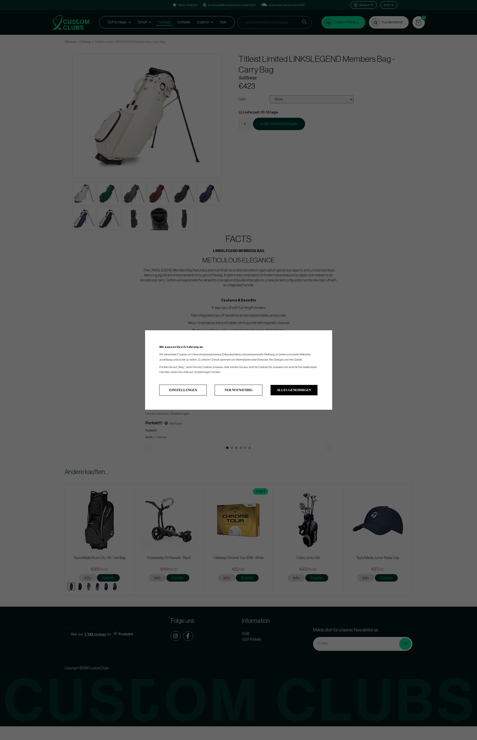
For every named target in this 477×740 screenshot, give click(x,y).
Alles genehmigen (294, 390)
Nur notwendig (239, 390)
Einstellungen (183, 390)
